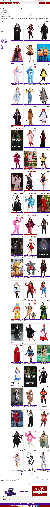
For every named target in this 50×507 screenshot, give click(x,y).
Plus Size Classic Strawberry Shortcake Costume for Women (30, 169)
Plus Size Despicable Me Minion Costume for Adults (30, 105)
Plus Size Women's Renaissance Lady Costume (16, 126)
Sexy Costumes (3, 19)
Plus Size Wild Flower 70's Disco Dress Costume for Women (30, 213)
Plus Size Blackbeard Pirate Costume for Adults (43, 277)
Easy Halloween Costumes (4, 42)
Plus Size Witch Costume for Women (15, 256)
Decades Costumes (3, 36)
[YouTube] (28, 491)
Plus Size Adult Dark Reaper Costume (42, 41)
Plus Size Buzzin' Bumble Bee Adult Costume (42, 84)
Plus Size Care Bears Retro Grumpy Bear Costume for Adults (30, 84)
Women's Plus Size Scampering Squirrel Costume (29, 406)
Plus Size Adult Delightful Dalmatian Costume (43, 470)
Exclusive (2, 47)
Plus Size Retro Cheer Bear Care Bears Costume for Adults (16, 235)
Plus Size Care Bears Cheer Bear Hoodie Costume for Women (30, 449)
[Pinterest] (25, 491)
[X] (23, 491)
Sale (1, 45)
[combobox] (28, 3)
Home (5, 496)
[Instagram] (27, 491)
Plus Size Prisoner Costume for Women (15, 406)
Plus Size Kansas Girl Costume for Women (16, 105)
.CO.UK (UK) (13, 0)
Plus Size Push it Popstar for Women (41, 169)
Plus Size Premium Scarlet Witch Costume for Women (29, 299)
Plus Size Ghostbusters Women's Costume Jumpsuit (43, 363)
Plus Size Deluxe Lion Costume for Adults (28, 126)
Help (46, 0)
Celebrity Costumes (3, 35)
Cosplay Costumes (3, 37)
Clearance (2, 46)
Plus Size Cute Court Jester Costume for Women (29, 256)
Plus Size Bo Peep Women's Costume (15, 84)
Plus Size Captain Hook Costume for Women (29, 41)
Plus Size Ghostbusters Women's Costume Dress (29, 320)
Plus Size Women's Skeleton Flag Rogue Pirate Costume (29, 191)
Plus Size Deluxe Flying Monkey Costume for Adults (30, 277)
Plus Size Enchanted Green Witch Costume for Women (43, 320)
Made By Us (2, 48)
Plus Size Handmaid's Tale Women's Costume (16, 363)
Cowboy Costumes (3, 39)
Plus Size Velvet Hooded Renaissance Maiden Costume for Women (29, 235)
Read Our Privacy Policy (40, 495)
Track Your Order (7, 499)
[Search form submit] (38, 3)
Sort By (46, 21)
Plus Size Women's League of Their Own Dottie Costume (29, 148)
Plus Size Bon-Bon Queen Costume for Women (16, 470)
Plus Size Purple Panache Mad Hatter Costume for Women (29, 363)
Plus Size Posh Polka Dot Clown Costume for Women (17, 320)
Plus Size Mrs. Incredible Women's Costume (42, 406)
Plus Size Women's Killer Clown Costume (28, 470)
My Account (6, 498)
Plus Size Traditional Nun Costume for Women (16, 41)
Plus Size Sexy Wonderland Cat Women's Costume (16, 169)
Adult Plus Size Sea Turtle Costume (15, 277)
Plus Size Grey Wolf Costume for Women (42, 105)
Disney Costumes (3, 40)
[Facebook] (21, 491)
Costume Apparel (3, 38)
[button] (42, 2)
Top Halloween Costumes (41, 499)
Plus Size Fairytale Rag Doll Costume (42, 126)
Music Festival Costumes (4, 41)
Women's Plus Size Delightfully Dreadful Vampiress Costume (43, 148)
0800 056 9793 (35, 0)
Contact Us (41, 0)
